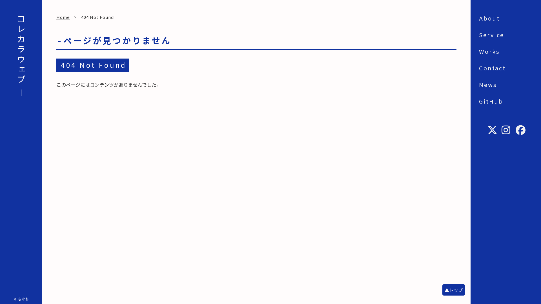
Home (63, 17)
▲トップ (454, 290)
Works (489, 51)
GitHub (491, 101)
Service (491, 35)
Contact (492, 68)
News (488, 85)
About (489, 18)
